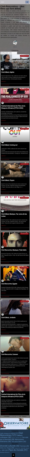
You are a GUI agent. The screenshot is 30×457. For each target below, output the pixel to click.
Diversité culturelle (9, 446)
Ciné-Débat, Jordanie (8, 317)
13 (20, 416)
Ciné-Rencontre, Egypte (9, 284)
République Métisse (4, 452)
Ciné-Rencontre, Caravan (9, 354)
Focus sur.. (18, 437)
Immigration (17, 448)
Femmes (24, 446)
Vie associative (19, 441)
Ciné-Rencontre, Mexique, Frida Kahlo (14, 250)
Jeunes (23, 448)
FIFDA (3, 448)
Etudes (13, 437)
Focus (10, 448)
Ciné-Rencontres (11, 434)
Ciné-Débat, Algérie (7, 72)
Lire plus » (3, 81)
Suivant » (24, 416)
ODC (5, 450)
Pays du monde (17, 450)
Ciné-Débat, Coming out (9, 145)
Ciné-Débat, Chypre (7, 180)
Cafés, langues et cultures (9, 433)
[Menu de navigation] (27, 2)
